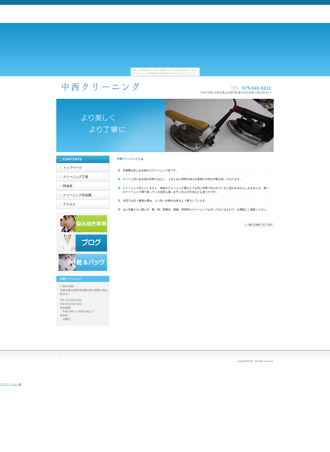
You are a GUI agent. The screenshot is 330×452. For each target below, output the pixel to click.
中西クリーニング (104, 90)
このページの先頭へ (259, 224)
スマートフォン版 (11, 384)
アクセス (83, 262)
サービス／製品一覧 (83, 223)
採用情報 (83, 243)
